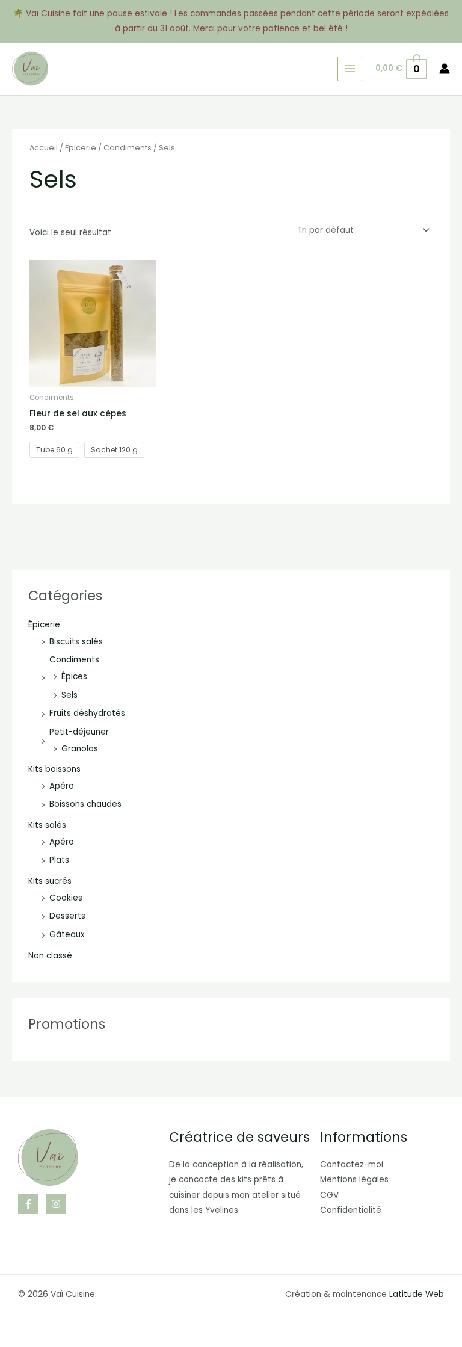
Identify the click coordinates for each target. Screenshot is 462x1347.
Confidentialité (350, 1210)
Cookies (65, 898)
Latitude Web (416, 1294)
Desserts (67, 916)
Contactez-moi (351, 1164)
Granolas (79, 748)
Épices (74, 676)
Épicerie (44, 624)
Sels (69, 695)
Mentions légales (354, 1179)
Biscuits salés (76, 641)
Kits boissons (54, 769)
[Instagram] (56, 1204)
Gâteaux (67, 934)
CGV (329, 1195)
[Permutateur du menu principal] (349, 69)
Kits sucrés (50, 881)
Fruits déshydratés (87, 713)
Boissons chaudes (85, 804)
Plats (59, 860)
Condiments (74, 659)
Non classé (50, 955)
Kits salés (47, 825)
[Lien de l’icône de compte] (444, 68)
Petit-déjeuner (79, 732)
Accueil (43, 148)
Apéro (61, 786)
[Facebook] (28, 1204)
